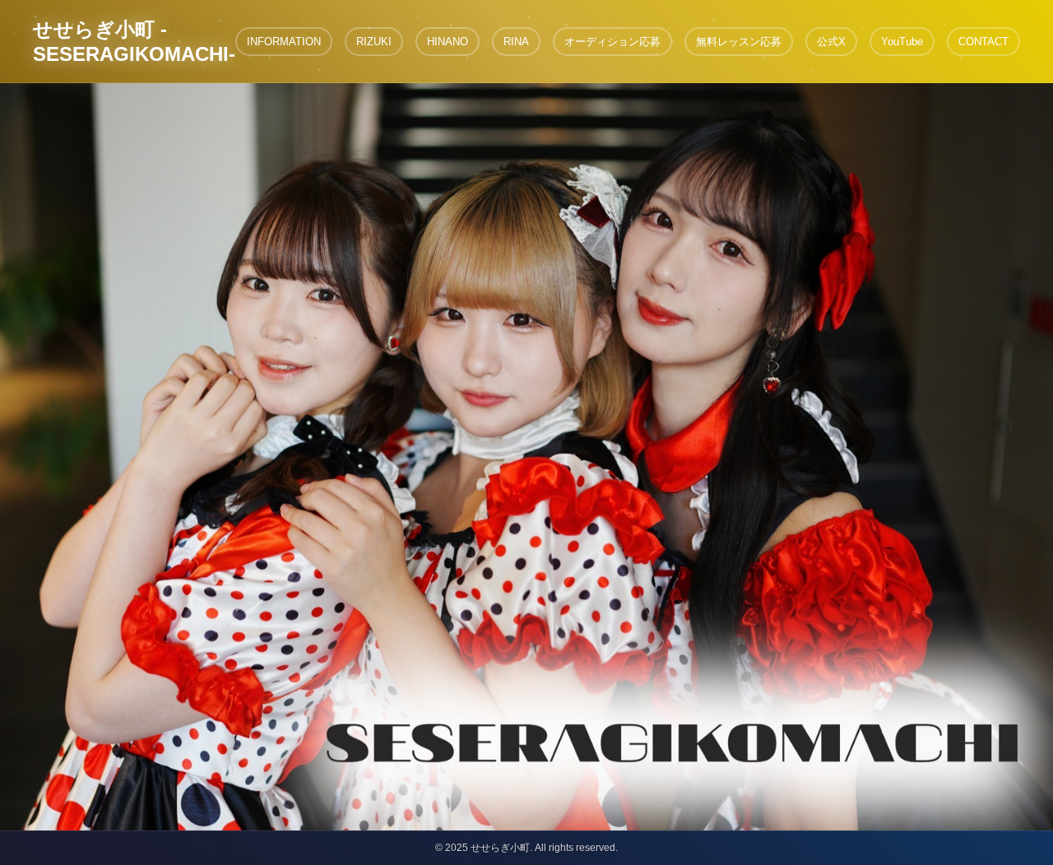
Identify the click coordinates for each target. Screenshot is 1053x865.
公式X (831, 41)
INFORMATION (284, 41)
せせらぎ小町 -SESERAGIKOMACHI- (134, 41)
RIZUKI (374, 41)
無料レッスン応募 (739, 41)
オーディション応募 (612, 41)
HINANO (447, 41)
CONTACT (983, 41)
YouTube (902, 41)
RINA (516, 41)
